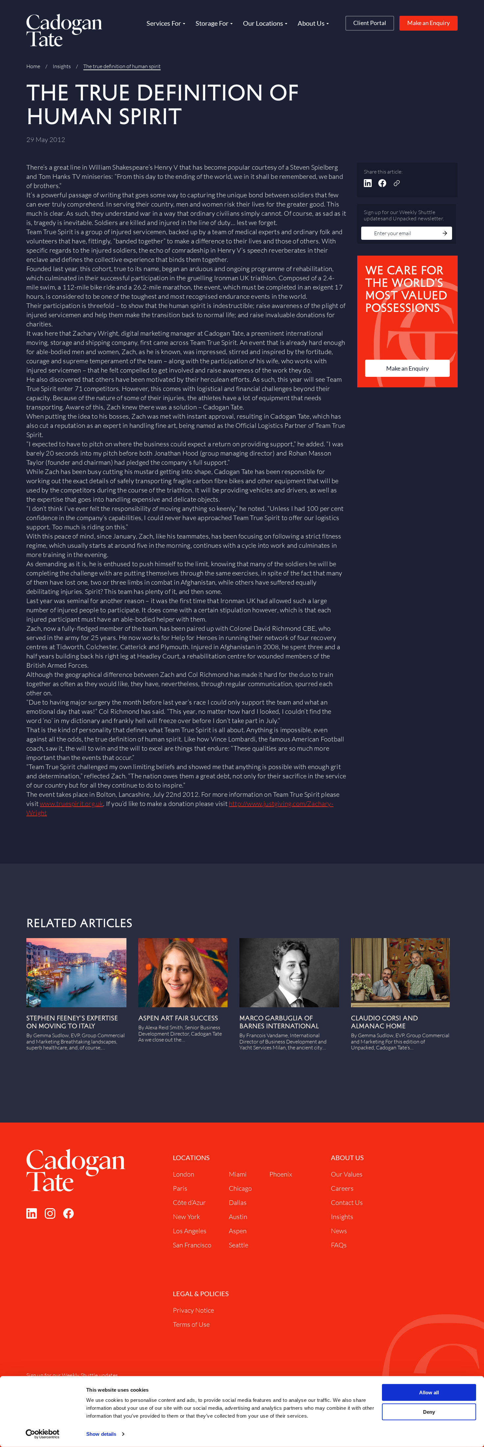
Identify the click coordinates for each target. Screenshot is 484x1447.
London (183, 1174)
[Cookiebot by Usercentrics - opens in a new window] (42, 1434)
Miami (238, 1174)
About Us (347, 1157)
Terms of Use (191, 1324)
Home (33, 66)
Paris (180, 1188)
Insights (62, 66)
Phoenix (280, 1174)
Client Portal (369, 22)
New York (186, 1216)
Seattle (238, 1245)
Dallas (238, 1202)
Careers (342, 1188)
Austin (238, 1216)
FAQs (339, 1245)
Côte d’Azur (189, 1202)
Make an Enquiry (428, 22)
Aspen (238, 1231)
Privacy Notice (193, 1310)
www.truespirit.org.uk (71, 803)
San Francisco (192, 1245)
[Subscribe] (445, 233)
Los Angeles (189, 1231)
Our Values (347, 1174)
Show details (101, 1434)
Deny (429, 1412)
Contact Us (347, 1202)
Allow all (429, 1392)
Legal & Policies (201, 1293)
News (339, 1231)
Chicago (240, 1188)
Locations (191, 1157)
